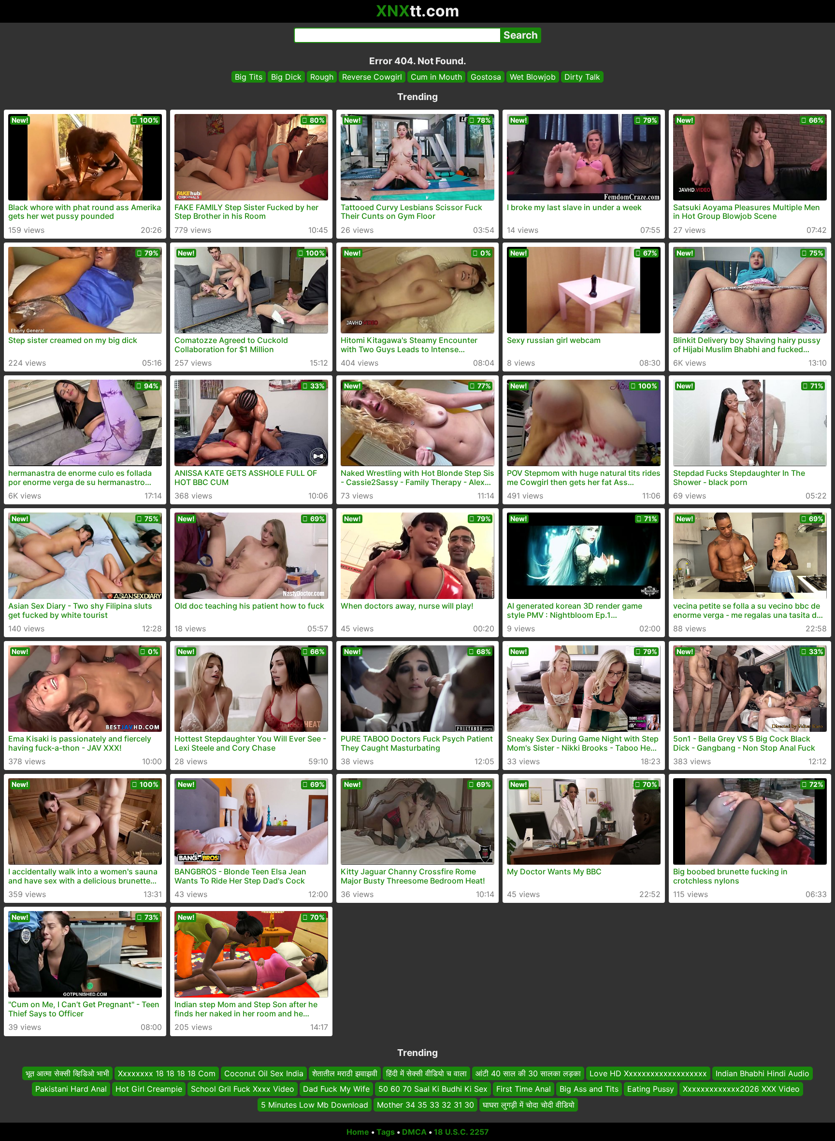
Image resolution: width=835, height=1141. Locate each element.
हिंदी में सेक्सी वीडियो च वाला (426, 1073)
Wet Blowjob (533, 77)
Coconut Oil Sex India (263, 1073)
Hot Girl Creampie (148, 1089)
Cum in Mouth (436, 77)
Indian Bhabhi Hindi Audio (762, 1073)
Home (357, 1131)
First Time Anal (523, 1089)
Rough (321, 77)
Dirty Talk (582, 77)
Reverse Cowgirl (372, 77)
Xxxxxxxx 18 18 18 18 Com (167, 1073)
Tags (385, 1131)
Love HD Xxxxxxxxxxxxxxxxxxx (648, 1073)
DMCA (414, 1131)
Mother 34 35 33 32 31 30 (425, 1105)
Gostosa (486, 77)
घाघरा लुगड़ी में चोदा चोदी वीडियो (529, 1105)
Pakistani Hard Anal (71, 1089)
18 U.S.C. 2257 (461, 1131)
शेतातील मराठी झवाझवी (344, 1073)
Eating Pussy (650, 1089)
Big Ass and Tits (589, 1089)
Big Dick (286, 77)
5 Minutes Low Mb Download (314, 1105)
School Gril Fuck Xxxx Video (242, 1089)
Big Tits (248, 77)
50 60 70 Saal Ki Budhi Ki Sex (433, 1089)
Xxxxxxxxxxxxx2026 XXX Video (741, 1089)
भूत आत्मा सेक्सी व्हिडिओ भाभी (67, 1073)
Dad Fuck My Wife (336, 1089)
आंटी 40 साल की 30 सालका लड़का (528, 1073)
